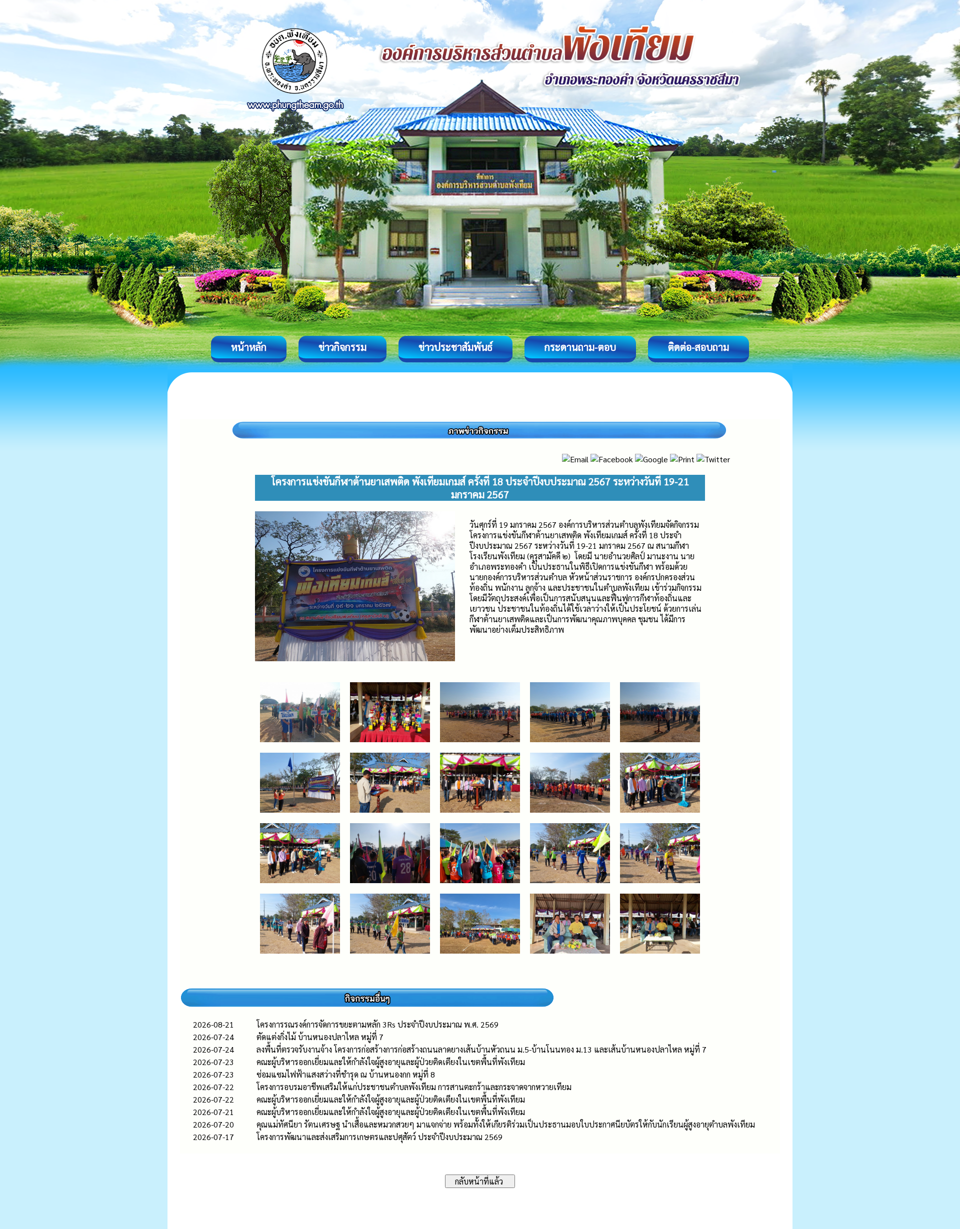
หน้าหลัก (248, 346)
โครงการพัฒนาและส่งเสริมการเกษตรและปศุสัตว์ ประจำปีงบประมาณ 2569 (379, 1137)
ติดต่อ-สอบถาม (698, 346)
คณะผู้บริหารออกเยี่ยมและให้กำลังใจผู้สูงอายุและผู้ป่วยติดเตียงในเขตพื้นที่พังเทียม (390, 1062)
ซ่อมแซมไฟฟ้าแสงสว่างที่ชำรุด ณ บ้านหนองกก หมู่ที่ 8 (345, 1074)
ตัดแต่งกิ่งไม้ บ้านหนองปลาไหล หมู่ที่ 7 (320, 1037)
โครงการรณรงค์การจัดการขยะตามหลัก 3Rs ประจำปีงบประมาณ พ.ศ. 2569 (377, 1024)
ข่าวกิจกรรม (342, 346)
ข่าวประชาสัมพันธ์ (455, 346)
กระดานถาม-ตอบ (580, 346)
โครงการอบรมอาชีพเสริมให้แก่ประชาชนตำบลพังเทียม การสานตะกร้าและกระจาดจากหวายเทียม (414, 1087)
